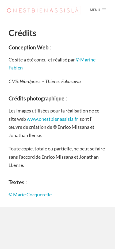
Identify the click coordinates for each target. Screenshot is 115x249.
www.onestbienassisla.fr (52, 119)
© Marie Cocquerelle (30, 194)
